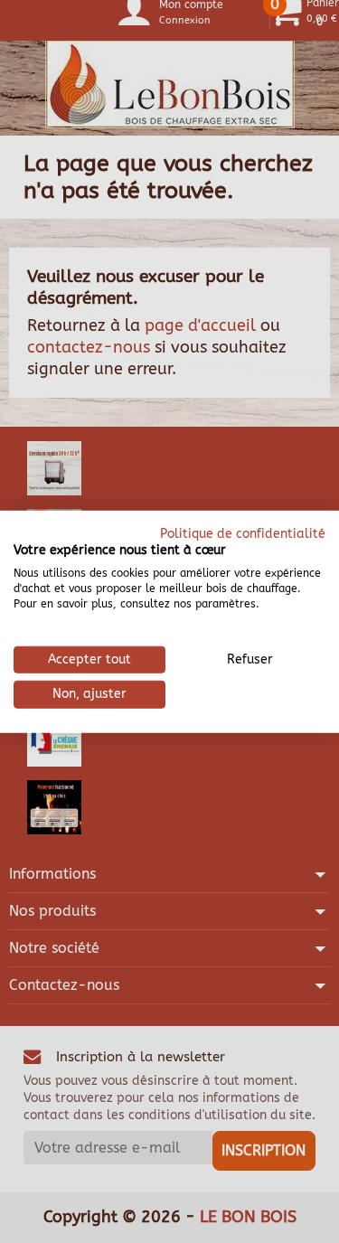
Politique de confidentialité (242, 533)
